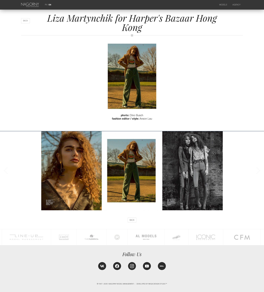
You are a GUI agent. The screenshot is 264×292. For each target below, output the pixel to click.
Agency (237, 5)
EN (50, 5)
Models (223, 5)
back (25, 21)
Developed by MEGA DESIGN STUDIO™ (152, 284)
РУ (46, 5)
